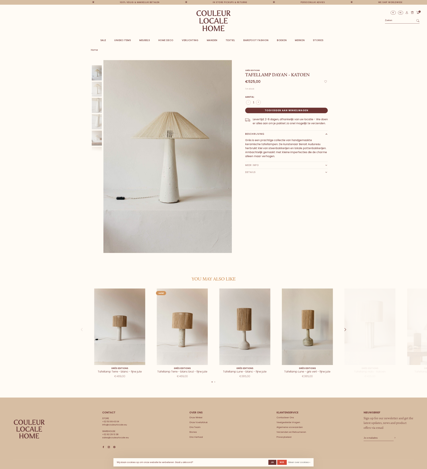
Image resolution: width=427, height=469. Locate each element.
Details (250, 172)
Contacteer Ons (285, 417)
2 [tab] (215, 381)
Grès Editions (252, 70)
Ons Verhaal (196, 437)
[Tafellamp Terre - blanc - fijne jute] (119, 327)
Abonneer (395, 438)
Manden (212, 40)
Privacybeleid (284, 437)
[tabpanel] (167, 156)
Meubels (144, 40)
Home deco (165, 40)
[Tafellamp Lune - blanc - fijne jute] (245, 327)
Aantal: (249, 97)
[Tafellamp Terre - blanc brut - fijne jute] (182, 327)
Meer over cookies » (299, 462)
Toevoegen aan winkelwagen (286, 110)
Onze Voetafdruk (198, 422)
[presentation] (97, 73)
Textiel (230, 40)
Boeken (282, 40)
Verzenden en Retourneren (291, 432)
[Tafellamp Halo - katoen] (370, 327)
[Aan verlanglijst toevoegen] (325, 82)
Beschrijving (254, 134)
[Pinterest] (114, 447)
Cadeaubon (412, 12)
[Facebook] (103, 447)
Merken (300, 40)
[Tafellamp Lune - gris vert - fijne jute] (307, 327)
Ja (272, 462)
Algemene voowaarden (290, 427)
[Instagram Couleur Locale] (109, 447)
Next (99, 99)
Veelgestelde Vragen (288, 422)
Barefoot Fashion (256, 40)
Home (94, 50)
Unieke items (122, 40)
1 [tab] (212, 381)
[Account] (406, 13)
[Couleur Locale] (29, 429)
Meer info (252, 165)
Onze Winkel (195, 417)
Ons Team (194, 427)
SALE (103, 40)
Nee (282, 462)
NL (400, 12)
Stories (318, 40)
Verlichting (190, 40)
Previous (81, 326)
